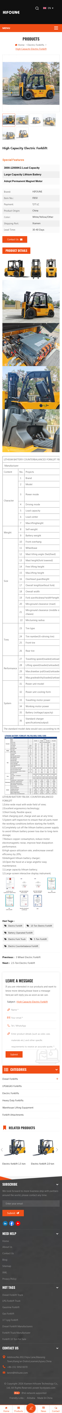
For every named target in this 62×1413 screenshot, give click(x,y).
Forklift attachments (13, 1114)
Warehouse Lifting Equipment (17, 1107)
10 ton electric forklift (41, 925)
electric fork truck (17, 939)
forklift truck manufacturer (16, 1332)
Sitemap (6, 1266)
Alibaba (31, 1397)
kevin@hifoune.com (17, 1372)
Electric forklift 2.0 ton (42, 1163)
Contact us (12, 239)
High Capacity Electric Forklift (32, 1001)
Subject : (27, 1001)
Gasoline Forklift (10, 1307)
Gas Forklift (8, 1313)
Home (21, 44)
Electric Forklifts (10, 1093)
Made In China (44, 1397)
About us (7, 1246)
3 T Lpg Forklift (10, 1319)
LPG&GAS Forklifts (12, 1086)
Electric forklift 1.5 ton (13, 1163)
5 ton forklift (40, 939)
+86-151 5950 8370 (17, 1367)
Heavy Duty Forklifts (12, 1100)
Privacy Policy (9, 1278)
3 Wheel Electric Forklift (28, 957)
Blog (4, 1259)
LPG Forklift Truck (11, 1300)
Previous (2, 1149)
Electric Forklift (15, 925)
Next (57, 1149)
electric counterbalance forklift (23, 946)
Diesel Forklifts (10, 1078)
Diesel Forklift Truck (12, 1294)
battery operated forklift (20, 932)
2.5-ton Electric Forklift (23, 962)
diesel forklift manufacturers (17, 1326)
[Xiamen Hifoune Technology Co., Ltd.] (11, 12)
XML (4, 1272)
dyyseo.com (49, 1387)
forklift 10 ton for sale (14, 1339)
